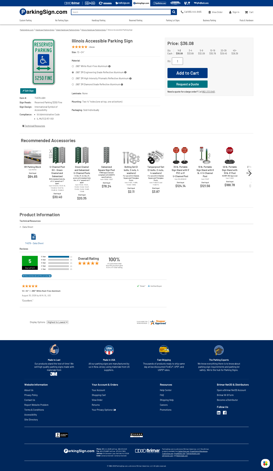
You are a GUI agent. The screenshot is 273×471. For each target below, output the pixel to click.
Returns (96, 405)
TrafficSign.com (167, 453)
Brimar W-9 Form (225, 395)
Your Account (98, 390)
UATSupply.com (167, 456)
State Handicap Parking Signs (67, 30)
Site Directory (31, 419)
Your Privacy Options (102, 409)
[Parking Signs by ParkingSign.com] (43, 15)
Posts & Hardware (246, 20)
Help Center (166, 390)
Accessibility (30, 414)
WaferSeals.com (182, 456)
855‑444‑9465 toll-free (109, 449)
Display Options (37, 322)
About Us (28, 390)
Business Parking (209, 20)
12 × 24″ (80, 52)
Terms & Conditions (34, 409)
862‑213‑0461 (208, 91)
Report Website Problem (36, 405)
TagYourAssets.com (193, 453)
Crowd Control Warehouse (198, 451)
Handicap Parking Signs (44, 30)
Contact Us (29, 400)
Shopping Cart (99, 395)
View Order (97, 400)
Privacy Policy (31, 395)
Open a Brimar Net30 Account (231, 390)
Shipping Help (167, 400)
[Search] (174, 12)
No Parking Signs (61, 20)
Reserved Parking (135, 20)
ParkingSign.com (26, 30)
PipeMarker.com (179, 453)
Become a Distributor (227, 400)
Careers (164, 405)
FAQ (162, 395)
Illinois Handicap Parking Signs (93, 30)
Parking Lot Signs (172, 20)
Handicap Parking (98, 20)
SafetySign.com (183, 451)
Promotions (165, 409)
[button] (265, 463)
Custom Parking (26, 20)
